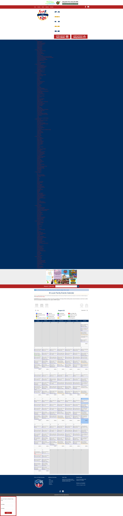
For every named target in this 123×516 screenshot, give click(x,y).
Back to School (39, 258)
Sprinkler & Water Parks (40, 110)
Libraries (38, 94)
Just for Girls (39, 188)
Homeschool (39, 54)
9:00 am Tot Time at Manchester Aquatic (84, 357)
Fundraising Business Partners (42, 66)
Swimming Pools (39, 111)
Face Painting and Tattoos (41, 151)
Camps (36, 40)
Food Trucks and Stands (41, 153)
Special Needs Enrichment (41, 197)
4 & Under (38, 172)
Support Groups (39, 70)
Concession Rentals (40, 146)
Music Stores (39, 216)
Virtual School (39, 63)
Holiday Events (72, 316)
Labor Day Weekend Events (41, 262)
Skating (38, 106)
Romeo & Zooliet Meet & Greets (84, 350)
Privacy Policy (51, 481)
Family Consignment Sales (41, 260)
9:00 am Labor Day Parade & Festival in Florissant (38, 464)
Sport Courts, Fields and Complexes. (42, 109)
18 (50, 398)
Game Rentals (39, 155)
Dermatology (39, 125)
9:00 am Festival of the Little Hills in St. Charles (84, 417)
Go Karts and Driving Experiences (42, 89)
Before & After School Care (41, 50)
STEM (38, 199)
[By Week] (42, 305)
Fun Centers (39, 87)
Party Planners (39, 162)
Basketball (38, 223)
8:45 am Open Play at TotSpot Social (61, 350)
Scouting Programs (40, 196)
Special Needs (61, 313)
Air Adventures (39, 73)
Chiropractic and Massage (41, 122)
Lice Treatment (39, 128)
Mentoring (38, 190)
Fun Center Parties (40, 154)
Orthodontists (39, 130)
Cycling (38, 227)
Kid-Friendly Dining (40, 214)
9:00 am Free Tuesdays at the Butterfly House (52, 365)
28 (73, 424)
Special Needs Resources (41, 69)
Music (38, 192)
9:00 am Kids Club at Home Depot (84, 336)
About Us (50, 483)
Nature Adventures (40, 99)
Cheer (38, 225)
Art (37, 173)
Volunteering (39, 204)
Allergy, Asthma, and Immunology (42, 119)
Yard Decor (39, 170)
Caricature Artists (39, 142)
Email (2, 500)
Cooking (38, 178)
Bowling (38, 79)
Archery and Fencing (40, 221)
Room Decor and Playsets (41, 217)
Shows (38, 265)
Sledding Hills (39, 107)
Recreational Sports (40, 104)
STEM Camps (39, 47)
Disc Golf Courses (40, 82)
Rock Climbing (39, 240)
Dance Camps (39, 42)
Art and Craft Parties (40, 138)
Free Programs (39, 185)
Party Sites (39, 163)
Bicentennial (39, 313)
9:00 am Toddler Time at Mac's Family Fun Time (84, 329)
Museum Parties (39, 160)
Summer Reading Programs (41, 202)
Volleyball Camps (39, 48)
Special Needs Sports (40, 245)
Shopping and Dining (38, 205)
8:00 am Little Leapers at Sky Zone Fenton (38, 350)
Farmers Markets (39, 212)
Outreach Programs (40, 193)
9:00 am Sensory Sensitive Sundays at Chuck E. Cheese (38, 354)
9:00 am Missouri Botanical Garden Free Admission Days (84, 333)
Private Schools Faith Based (41, 58)
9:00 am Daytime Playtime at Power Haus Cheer (45, 361)
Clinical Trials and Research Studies (42, 123)
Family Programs (39, 184)
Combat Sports (39, 226)
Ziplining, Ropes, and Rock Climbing (42, 118)
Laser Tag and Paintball (40, 93)
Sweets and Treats (40, 219)
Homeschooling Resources (41, 67)
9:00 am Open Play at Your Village (53, 354)
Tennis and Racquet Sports (41, 250)
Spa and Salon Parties (40, 167)
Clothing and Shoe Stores (41, 207)
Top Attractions (39, 115)
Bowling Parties (39, 140)
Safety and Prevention (40, 195)
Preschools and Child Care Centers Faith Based (44, 56)
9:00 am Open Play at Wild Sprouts (69, 354)
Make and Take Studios (40, 95)
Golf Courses (39, 90)
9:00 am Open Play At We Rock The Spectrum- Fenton (45, 358)
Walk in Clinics (39, 135)
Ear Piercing (39, 211)
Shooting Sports (39, 242)
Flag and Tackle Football (41, 229)
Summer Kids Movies (40, 267)
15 (81, 373)
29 (81, 424)
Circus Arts (39, 176)
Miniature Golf (39, 96)
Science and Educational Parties (42, 166)
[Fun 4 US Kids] (42, 14)
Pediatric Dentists (40, 131)
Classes (60, 316)
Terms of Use (51, 480)
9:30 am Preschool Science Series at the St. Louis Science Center (38, 388)
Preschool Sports (39, 239)
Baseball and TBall (40, 222)
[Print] (81, 305)
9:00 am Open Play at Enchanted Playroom (61, 354)
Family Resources (38, 64)
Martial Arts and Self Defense (41, 237)
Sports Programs (37, 220)
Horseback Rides (39, 92)
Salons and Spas (39, 105)
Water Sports (39, 252)
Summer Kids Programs (40, 201)
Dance (38, 180)
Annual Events (39, 257)
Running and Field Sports (41, 241)
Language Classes (40, 189)
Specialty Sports (39, 246)
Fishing (38, 85)
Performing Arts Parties (40, 164)
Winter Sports (39, 253)
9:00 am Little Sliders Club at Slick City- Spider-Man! (38, 434)
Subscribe (8, 512)
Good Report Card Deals (41, 261)
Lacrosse (38, 235)
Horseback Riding (40, 234)
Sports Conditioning (40, 247)
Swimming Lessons (40, 249)
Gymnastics (39, 231)
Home (35, 6)
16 (34, 398)
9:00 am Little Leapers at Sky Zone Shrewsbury (38, 361)
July (38, 310)
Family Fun (50, 313)
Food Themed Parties (40, 152)
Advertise (47, 6)
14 (73, 373)
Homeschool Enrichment (41, 187)
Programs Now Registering (41, 194)
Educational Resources (40, 53)
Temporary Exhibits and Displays (42, 113)
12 (58, 373)
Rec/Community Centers (41, 103)
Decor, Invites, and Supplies (41, 148)
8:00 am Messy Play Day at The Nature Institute (84, 409)
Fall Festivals (39, 259)
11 (50, 373)
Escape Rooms (39, 83)
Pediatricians (39, 133)
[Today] (47, 305)
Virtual (38, 203)
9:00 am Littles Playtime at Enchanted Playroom (45, 365)
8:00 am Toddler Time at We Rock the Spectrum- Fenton (84, 325)
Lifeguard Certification (40, 236)
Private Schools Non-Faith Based (42, 59)
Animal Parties (39, 137)
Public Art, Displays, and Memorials (42, 101)
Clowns (38, 145)
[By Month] (37, 305)
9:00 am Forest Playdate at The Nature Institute (68, 438)
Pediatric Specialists (40, 132)
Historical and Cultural (40, 186)
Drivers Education (40, 182)
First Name (2, 504)
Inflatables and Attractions (41, 156)
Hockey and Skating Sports (41, 233)
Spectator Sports (39, 108)
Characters (39, 144)
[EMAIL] (86, 305)
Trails (38, 117)
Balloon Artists (39, 139)
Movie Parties (39, 159)
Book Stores (39, 206)
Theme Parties (39, 169)
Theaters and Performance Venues (42, 114)
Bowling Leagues (39, 224)
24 (42, 424)
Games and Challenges (40, 88)
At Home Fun (39, 77)
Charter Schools (39, 51)
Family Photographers (40, 65)
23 (34, 424)
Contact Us (50, 484)
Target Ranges (39, 112)
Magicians (38, 158)
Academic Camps (40, 41)
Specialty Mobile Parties (40, 168)
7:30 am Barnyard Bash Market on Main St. (84, 427)
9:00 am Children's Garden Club (84, 340)
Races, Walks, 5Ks (73, 313)
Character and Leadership (41, 175)
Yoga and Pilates (39, 255)
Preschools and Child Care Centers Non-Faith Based (45, 57)
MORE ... (86, 343)
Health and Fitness (40, 232)
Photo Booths (39, 165)
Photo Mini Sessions (40, 264)
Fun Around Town (38, 72)
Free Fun (38, 86)
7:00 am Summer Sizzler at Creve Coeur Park (38, 452)
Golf (37, 230)
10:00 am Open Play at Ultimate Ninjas (38, 391)
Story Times (39, 200)
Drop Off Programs (40, 52)
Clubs (38, 177)
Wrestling (38, 254)
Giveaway (51, 6)
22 (81, 398)
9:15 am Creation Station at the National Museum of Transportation (38, 366)
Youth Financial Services (41, 71)
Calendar (38, 6)
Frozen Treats (39, 213)
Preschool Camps (40, 44)
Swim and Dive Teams (40, 248)
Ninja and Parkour (40, 238)
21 (73, 398)
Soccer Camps (39, 45)
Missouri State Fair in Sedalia (69, 375)
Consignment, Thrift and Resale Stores (43, 209)
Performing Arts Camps (40, 43)
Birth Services (39, 121)
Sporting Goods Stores (40, 218)
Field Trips (38, 84)
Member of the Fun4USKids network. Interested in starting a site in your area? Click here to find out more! (68, 480)
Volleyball (38, 251)
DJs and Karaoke (39, 149)
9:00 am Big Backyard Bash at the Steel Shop (84, 438)
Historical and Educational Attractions (43, 91)
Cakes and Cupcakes (40, 141)
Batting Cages (39, 78)
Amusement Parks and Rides (41, 74)
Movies (38, 97)
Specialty (38, 198)
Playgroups (39, 68)
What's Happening (38, 256)
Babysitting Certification (40, 174)
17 (42, 398)
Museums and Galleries (40, 98)
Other (38, 316)
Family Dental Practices (40, 127)
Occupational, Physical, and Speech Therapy (44, 129)
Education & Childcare (38, 49)
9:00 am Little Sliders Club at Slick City (38, 357)
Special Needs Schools (40, 60)
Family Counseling (40, 126)
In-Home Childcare (40, 55)
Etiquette (38, 183)
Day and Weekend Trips (41, 81)
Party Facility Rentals (40, 161)
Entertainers (39, 150)
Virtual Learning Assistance (41, 62)
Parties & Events (37, 136)
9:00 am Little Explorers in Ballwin (61, 365)
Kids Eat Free (39, 215)
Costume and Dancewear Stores (42, 210)
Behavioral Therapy (40, 120)
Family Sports (39, 228)
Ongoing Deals (39, 263)
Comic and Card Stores (40, 208)
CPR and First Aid (40, 124)
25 (50, 424)
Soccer (38, 244)
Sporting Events (51, 316)
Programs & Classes (38, 171)
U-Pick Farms (39, 268)
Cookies (38, 147)
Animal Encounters (40, 75)
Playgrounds (39, 100)
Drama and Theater (40, 181)
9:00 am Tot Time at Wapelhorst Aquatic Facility (53, 379)
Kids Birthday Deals (40, 157)
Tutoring (38, 61)
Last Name (2, 508)
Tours (38, 116)
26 (58, 424)
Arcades (38, 76)
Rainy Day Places (40, 102)
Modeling (38, 191)
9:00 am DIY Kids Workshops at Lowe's (84, 387)
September (83, 310)
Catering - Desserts (40, 143)
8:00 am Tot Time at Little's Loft (45, 350)
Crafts (38, 179)
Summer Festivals (40, 266)
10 (42, 373)
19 (58, 398)
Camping (38, 80)
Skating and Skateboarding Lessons (42, 243)
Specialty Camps (39, 46)
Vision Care (39, 134)
